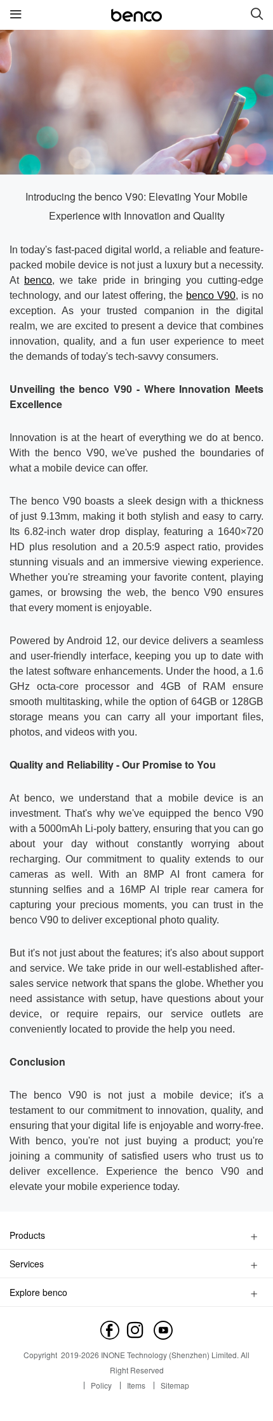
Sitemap (175, 1385)
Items (136, 1385)
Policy (101, 1385)
